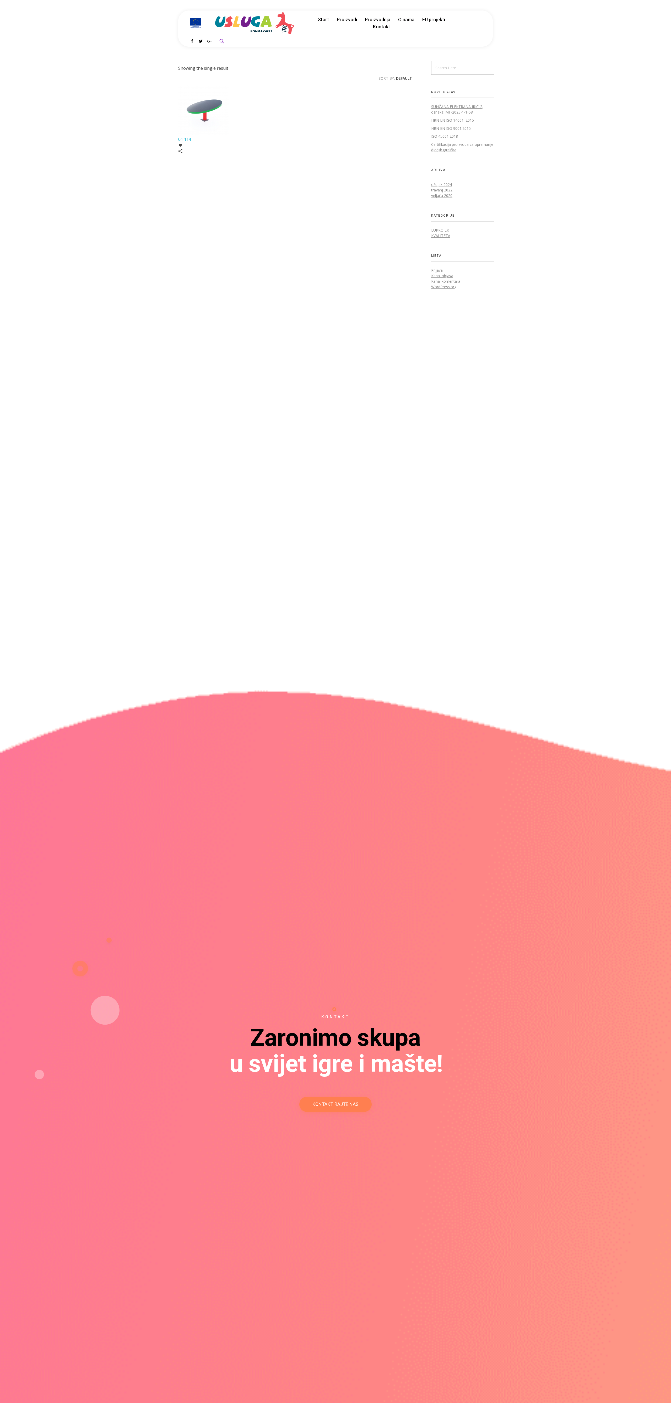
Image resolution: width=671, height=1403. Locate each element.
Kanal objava (442, 275)
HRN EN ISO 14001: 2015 (452, 120)
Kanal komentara (445, 281)
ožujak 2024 (441, 184)
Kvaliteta (440, 235)
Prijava (437, 270)
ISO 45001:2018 (444, 136)
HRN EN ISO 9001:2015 (451, 128)
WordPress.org (443, 286)
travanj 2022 (441, 190)
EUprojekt (441, 230)
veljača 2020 (441, 195)
